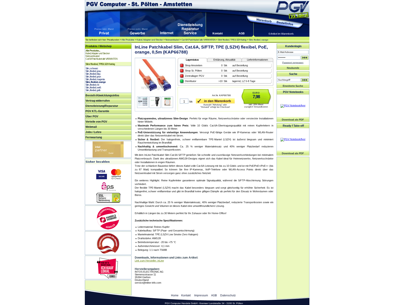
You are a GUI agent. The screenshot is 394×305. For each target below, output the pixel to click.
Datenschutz (228, 295)
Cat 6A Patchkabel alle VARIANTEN (198, 39)
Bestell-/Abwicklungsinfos (102, 95)
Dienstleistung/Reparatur (102, 106)
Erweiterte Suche (293, 86)
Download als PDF (293, 119)
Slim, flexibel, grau (93, 71)
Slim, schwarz (92, 68)
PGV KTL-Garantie (97, 111)
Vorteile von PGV (96, 121)
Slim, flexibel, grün (93, 76)
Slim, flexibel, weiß (93, 87)
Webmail (91, 126)
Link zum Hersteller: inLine (149, 260)
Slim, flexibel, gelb (93, 90)
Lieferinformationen (257, 59)
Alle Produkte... (93, 50)
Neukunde (293, 68)
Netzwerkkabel (172, 39)
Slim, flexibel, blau (93, 73)
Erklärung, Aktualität (224, 59)
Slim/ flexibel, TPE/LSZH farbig (232, 39)
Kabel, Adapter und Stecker (150, 39)
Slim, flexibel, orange (258, 39)
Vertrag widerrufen (98, 100)
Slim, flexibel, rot (92, 84)
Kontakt (218, 33)
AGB (241, 33)
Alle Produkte (128, 39)
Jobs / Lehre (93, 132)
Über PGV (92, 116)
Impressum (201, 295)
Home (175, 295)
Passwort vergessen (292, 62)
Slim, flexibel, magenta (95, 79)
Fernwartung (94, 137)
